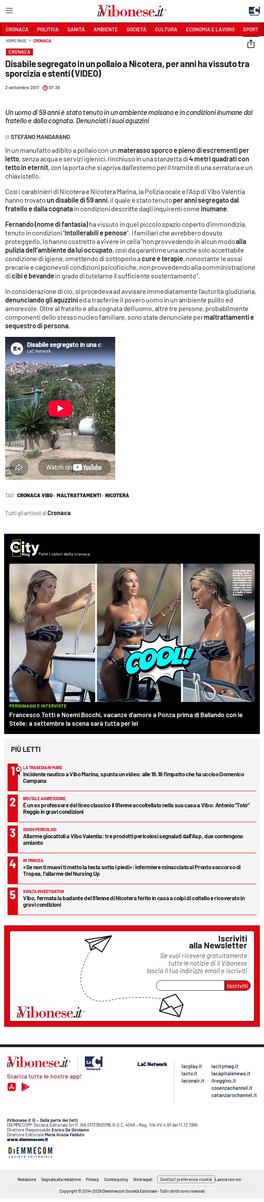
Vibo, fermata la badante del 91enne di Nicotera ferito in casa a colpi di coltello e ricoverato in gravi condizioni (134, 901)
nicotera (117, 495)
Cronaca (42, 40)
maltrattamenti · (80, 495)
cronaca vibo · (36, 495)
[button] (251, 44)
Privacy (92, 1179)
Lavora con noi (228, 1179)
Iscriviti (237, 985)
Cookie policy (116, 1179)
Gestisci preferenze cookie (186, 1179)
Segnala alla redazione (61, 1179)
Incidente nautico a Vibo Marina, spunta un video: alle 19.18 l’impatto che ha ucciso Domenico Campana (133, 777)
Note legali (142, 1179)
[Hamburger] (9, 12)
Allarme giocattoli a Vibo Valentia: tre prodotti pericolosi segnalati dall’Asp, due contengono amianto (133, 839)
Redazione (27, 1179)
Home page (16, 40)
